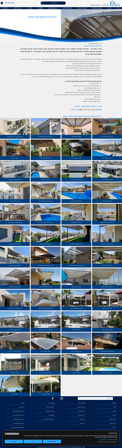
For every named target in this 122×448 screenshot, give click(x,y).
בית (101, 43)
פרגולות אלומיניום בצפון (93, 43)
